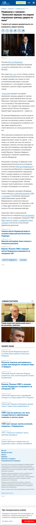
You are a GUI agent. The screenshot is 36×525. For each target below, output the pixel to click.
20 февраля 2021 (20, 8)
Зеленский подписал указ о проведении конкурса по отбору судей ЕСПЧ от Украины (17, 396)
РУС (29, 3)
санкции (23, 260)
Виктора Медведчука (24, 166)
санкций (4, 67)
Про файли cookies (7, 521)
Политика (11, 8)
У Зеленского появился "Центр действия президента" (14, 434)
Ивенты (3, 454)
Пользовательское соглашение (10, 461)
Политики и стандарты (8, 459)
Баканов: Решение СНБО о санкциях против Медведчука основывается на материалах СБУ (15, 251)
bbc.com (13, 74)
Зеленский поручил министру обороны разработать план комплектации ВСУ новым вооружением (17, 375)
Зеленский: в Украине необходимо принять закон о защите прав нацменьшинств (17, 405)
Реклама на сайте (6, 452)
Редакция (4, 456)
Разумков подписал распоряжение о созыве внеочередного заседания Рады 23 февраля (17, 364)
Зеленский (6, 93)
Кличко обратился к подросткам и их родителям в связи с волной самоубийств (16, 442)
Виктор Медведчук (15, 62)
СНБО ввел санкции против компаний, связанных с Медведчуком (17, 425)
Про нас (3, 450)
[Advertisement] (18, 280)
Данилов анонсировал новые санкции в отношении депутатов (16, 242)
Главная (3, 8)
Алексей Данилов (27, 215)
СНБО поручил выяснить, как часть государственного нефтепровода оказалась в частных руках (15, 414)
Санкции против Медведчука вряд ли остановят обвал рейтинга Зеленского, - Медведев (16, 233)
